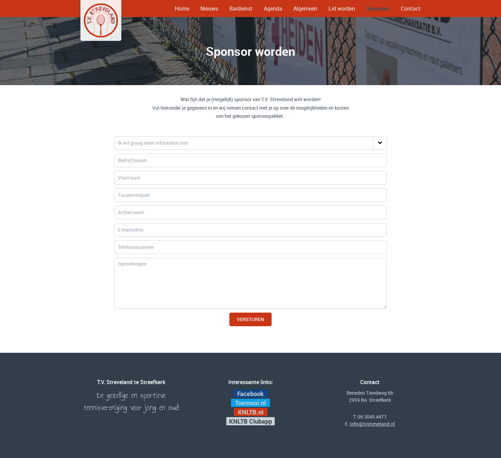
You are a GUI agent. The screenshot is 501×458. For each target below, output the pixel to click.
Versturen (250, 319)
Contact (411, 8)
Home (182, 8)
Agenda (273, 8)
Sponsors (378, 8)
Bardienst (241, 8)
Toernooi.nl (251, 403)
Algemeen (305, 8)
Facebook (250, 394)
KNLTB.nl (251, 412)
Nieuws (209, 8)
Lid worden (342, 8)
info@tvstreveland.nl (372, 424)
